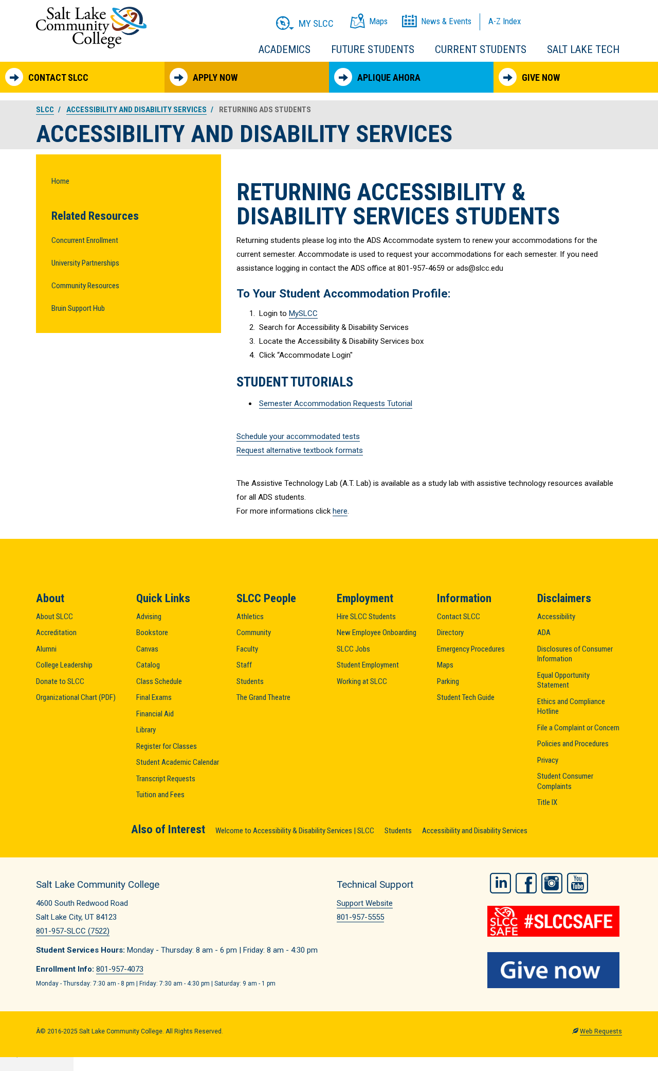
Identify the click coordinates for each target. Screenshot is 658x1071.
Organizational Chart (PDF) (76, 697)
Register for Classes (166, 746)
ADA (544, 632)
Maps (445, 665)
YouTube (577, 883)
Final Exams (154, 697)
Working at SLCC (362, 681)
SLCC (45, 109)
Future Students (372, 49)
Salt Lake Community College (91, 27)
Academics (284, 49)
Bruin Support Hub (78, 308)
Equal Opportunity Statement (563, 680)
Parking (448, 681)
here (340, 511)
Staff (244, 665)
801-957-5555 (360, 917)
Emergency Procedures (471, 649)
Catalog (148, 665)
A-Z (504, 21)
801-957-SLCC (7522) (72, 931)
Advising (148, 616)
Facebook (526, 883)
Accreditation (56, 632)
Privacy (547, 760)
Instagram (551, 883)
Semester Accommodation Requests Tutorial (335, 403)
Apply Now (215, 77)
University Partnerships (85, 263)
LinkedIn (500, 883)
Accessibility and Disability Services (136, 109)
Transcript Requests (165, 778)
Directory (450, 632)
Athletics (250, 616)
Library (146, 729)
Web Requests (601, 1031)
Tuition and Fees (160, 794)
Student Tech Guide (466, 697)
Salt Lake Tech (583, 49)
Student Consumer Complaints (565, 781)
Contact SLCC (58, 77)
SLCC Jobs (353, 649)
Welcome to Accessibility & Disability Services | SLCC (294, 830)
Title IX (547, 802)
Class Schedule (159, 681)
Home (60, 181)
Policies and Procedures (573, 743)
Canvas (147, 649)
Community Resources (85, 285)
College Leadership (64, 665)
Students (250, 681)
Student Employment (368, 665)
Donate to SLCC (60, 681)
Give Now (541, 77)
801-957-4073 (119, 969)
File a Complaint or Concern (578, 727)
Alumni (46, 649)
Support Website (365, 903)
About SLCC (54, 616)
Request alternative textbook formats (299, 450)
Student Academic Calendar (177, 762)
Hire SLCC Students (366, 616)
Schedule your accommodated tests (298, 436)
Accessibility (556, 616)
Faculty (247, 649)
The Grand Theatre (263, 697)
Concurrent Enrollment (84, 240)
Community (253, 632)
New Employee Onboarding (376, 632)
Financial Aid (155, 713)
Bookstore (152, 632)
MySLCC (303, 313)
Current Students (480, 49)
